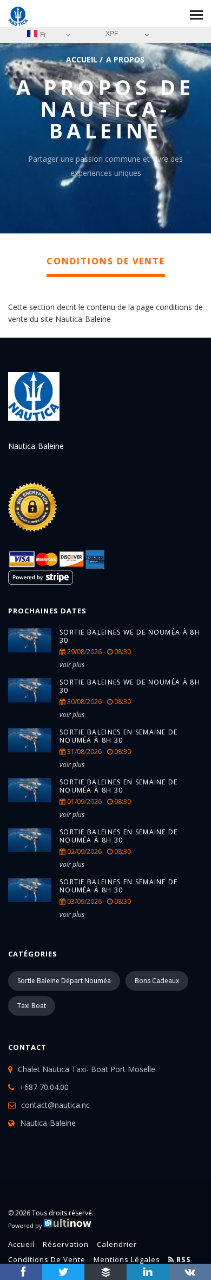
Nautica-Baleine (48, 1123)
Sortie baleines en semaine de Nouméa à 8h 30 (119, 736)
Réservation (66, 1244)
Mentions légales (127, 1259)
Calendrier (117, 1244)
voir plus (72, 664)
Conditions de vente (46, 1259)
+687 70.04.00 (44, 1087)
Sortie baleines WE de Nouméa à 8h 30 (130, 636)
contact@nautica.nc (55, 1105)
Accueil (81, 59)
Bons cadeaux (157, 980)
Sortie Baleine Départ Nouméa (64, 980)
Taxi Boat (31, 1005)
